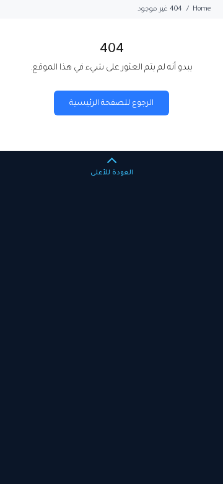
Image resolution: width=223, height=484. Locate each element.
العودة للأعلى (111, 173)
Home (202, 9)
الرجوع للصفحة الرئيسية (111, 103)
